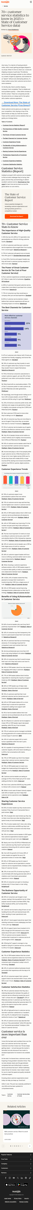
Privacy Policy (17, 1198)
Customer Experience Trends (11, 142)
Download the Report (16, 216)
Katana (24, 787)
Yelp (11, 812)
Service (6, 6)
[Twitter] (17, 1178)
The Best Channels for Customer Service (15, 138)
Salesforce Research (20, 250)
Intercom (4, 754)
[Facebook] (5, 1178)
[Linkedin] (21, 1178)
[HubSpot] (16, 1191)
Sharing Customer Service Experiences (14, 151)
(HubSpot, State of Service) (15, 698)
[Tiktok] (29, 1178)
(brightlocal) (5, 886)
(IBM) (20, 736)
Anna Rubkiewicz (13, 29)
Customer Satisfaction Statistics (12, 164)
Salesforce (13, 289)
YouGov (4, 380)
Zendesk (9, 241)
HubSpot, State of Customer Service (13, 432)
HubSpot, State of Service (9, 690)
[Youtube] (13, 1178)
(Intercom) (5, 916)
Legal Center (7, 1198)
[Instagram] (9, 1178)
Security (26, 1198)
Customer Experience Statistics (12, 161)
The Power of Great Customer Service (14, 135)
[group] (16, 1126)
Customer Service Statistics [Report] (14, 125)
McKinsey (5, 391)
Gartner (14, 264)
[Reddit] (25, 1178)
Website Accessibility (10, 1202)
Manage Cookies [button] (23, 1202)
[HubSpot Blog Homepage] (5, 2)
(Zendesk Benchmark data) (21, 255)
